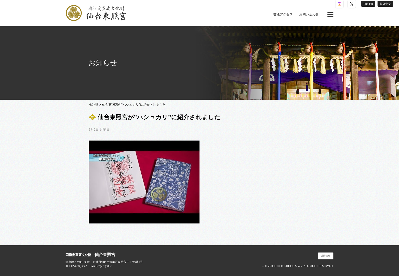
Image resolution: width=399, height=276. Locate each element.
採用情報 (325, 256)
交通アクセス (283, 14)
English (368, 4)
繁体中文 (385, 4)
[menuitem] (283, 14)
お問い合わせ (309, 14)
